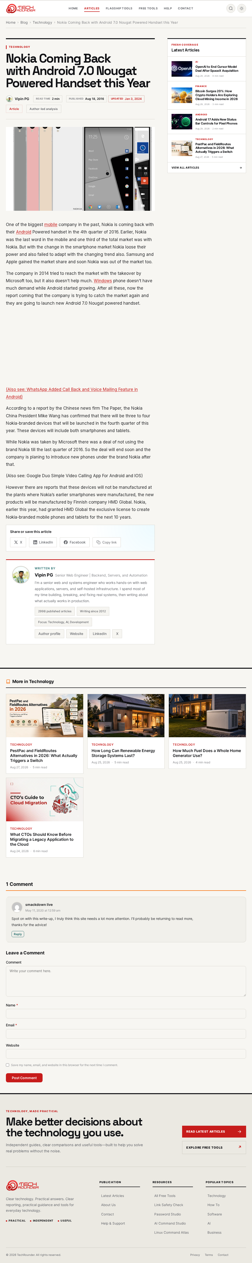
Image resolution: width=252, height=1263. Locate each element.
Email (11, 1025)
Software (214, 1214)
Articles (91, 8)
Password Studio (167, 1214)
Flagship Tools (119, 8)
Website (76, 634)
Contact (185, 8)
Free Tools (148, 8)
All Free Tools (164, 1196)
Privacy (195, 1255)
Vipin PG (22, 99)
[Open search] (230, 8)
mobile (50, 224)
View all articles (207, 167)
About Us (108, 1205)
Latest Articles (112, 1196)
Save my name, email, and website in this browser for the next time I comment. (64, 1065)
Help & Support (113, 1223)
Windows (103, 280)
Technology (19, 47)
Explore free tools (204, 1147)
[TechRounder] (20, 8)
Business (214, 1232)
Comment (13, 962)
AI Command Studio (170, 1223)
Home (73, 8)
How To (213, 1205)
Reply (18, 934)
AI (209, 1223)
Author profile (49, 634)
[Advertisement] (80, 346)
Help (168, 8)
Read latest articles (205, 1131)
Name (12, 1005)
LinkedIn (100, 634)
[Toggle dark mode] (241, 8)
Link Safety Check (168, 1205)
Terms (209, 1255)
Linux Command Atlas (171, 1232)
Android (23, 231)
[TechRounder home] (22, 1185)
